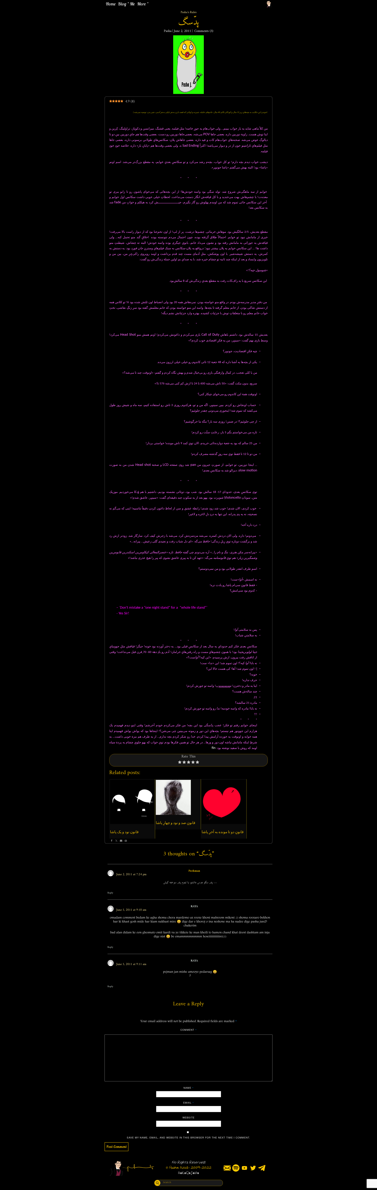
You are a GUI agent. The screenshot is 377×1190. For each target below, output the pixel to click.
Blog (122, 4)
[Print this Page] (125, 841)
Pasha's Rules (188, 12)
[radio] (179, 762)
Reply (110, 893)
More (141, 4)
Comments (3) (203, 31)
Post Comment (116, 1147)
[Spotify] (235, 1168)
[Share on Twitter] (116, 841)
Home (111, 4)
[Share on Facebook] (111, 841)
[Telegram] (261, 1168)
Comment (188, 1029)
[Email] (227, 1168)
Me (132, 4)
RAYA (194, 906)
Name (188, 1087)
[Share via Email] (121, 841)
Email (188, 1102)
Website (188, 1117)
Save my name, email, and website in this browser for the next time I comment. (188, 1137)
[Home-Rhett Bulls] (268, 4)
